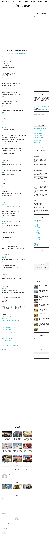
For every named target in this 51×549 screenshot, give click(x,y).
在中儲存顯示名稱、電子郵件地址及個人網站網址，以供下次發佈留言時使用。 (17, 520)
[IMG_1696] (4, 112)
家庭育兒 (39, 1)
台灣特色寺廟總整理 (38, 132)
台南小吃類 (38, 233)
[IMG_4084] (4, 56)
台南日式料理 (38, 232)
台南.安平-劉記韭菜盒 (7, 462)
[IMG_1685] (4, 113)
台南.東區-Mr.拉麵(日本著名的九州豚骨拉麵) (9, 327)
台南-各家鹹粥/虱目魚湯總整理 (40, 139)
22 (45, 267)
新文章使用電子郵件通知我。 (5, 529)
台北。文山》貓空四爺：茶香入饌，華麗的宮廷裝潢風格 (44, 324)
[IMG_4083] (4, 239)
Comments (7, 469)
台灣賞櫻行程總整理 (38, 133)
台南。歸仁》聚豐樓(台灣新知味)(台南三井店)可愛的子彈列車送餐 (28, 451)
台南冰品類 (38, 239)
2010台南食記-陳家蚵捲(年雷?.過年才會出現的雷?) (17, 439)
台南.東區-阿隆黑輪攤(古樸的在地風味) (8, 332)
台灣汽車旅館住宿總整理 (38, 137)
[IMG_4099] (4, 269)
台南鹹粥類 (38, 237)
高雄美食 (7, 1)
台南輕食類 (38, 236)
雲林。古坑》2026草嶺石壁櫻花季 (40, 207)
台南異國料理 (17, 53)
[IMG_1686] (4, 126)
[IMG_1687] (4, 162)
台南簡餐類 (38, 230)
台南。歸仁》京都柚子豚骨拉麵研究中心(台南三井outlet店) (17, 464)
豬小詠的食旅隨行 (4, 349)
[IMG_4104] (4, 179)
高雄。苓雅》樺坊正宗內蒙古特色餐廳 (44, 310)
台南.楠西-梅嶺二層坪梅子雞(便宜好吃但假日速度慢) (28, 439)
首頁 (3, 1)
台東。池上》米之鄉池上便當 (44, 319)
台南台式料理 (38, 238)
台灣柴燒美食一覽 (37, 130)
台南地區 (13, 53)
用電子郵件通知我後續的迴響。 (5, 526)
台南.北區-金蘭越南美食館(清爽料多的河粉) (9, 338)
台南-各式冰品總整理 (38, 140)
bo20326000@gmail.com (43, 109)
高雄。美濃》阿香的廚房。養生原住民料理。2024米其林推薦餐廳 (44, 287)
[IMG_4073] (4, 223)
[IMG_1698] (4, 121)
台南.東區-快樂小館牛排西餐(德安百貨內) (9, 329)
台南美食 (13, 1)
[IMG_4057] (4, 127)
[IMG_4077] (4, 276)
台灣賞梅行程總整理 (38, 135)
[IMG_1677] (4, 99)
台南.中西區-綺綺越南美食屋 (7, 340)
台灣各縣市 (20, 1)
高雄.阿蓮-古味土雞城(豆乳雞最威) (44, 300)
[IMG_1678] (4, 105)
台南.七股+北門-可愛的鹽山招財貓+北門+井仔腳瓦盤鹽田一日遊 (17, 451)
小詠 (27, 469)
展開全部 (35, 220)
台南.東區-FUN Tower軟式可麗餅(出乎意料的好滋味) (10, 320)
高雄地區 (36, 225)
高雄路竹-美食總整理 (38, 142)
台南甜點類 (38, 227)
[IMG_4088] (4, 244)
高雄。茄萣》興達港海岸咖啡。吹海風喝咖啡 (44, 305)
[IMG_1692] (4, 256)
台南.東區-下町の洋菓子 (6, 318)
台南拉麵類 (38, 231)
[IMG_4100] (4, 227)
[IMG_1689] (4, 186)
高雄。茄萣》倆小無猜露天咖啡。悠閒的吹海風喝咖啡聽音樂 (44, 296)
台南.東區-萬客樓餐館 (5, 325)
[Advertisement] (17, 364)
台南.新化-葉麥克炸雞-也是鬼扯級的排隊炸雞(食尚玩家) (28, 464)
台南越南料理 (21, 53)
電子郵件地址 (4, 511)
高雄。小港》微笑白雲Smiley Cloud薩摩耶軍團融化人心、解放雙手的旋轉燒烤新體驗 (41, 160)
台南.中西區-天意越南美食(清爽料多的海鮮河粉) (10, 345)
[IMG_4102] (4, 172)
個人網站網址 (4, 513)
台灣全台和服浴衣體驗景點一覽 (40, 128)
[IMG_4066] (4, 204)
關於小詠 (45, 1)
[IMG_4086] (4, 257)
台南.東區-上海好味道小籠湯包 (7, 316)
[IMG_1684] (4, 118)
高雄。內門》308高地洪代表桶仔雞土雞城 (44, 291)
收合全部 (39, 220)
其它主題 (33, 1)
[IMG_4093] (4, 288)
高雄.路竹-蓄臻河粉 (42, 313)
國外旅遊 (27, 1)
